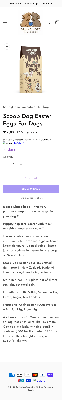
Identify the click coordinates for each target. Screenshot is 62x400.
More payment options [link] (31, 198)
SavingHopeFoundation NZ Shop (29, 387)
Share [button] (11, 150)
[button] (5, 22)
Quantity (8, 157)
